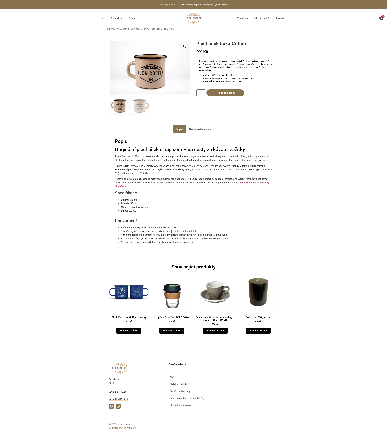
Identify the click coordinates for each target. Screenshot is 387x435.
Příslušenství (122, 28)
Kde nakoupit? (261, 18)
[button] (184, 46)
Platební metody (178, 384)
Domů (110, 28)
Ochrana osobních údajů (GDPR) (187, 398)
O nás (132, 18)
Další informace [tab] (200, 129)
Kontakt (279, 18)
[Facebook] (111, 406)
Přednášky (242, 18)
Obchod (114, 18)
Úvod (101, 18)
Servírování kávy (139, 28)
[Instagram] (118, 406)
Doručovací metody (180, 391)
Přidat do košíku (225, 92)
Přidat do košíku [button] (129, 330)
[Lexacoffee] (193, 18)
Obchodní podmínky (180, 405)
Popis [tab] (179, 129)
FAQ (172, 377)
